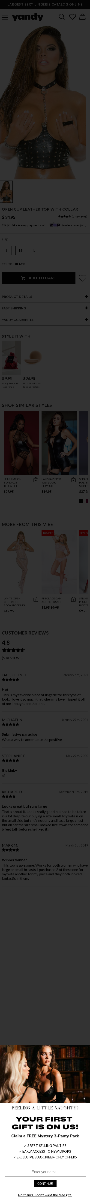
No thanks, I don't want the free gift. (45, 1195)
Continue (45, 1183)
